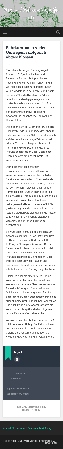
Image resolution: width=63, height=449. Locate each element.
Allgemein (16, 378)
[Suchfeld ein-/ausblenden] (58, 32)
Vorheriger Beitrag (20, 388)
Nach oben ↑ (52, 443)
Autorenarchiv (17, 359)
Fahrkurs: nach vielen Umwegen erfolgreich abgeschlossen (26, 52)
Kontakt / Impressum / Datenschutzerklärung (27, 428)
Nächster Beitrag (20, 393)
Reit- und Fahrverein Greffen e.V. (31, 14)
